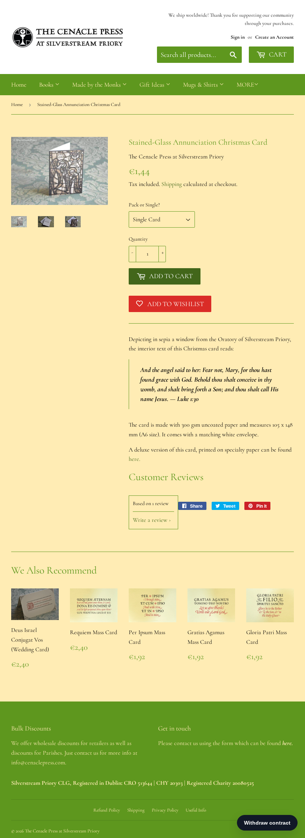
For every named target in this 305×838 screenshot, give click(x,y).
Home (18, 85)
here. (134, 459)
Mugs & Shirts (201, 85)
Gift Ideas (152, 85)
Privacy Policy (165, 810)
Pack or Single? (144, 205)
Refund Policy (106, 810)
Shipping (171, 184)
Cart (276, 54)
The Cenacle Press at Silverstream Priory (62, 831)
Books (47, 85)
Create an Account (274, 37)
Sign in (238, 37)
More (245, 85)
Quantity (138, 239)
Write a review (150, 520)
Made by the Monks (97, 85)
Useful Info (196, 810)
